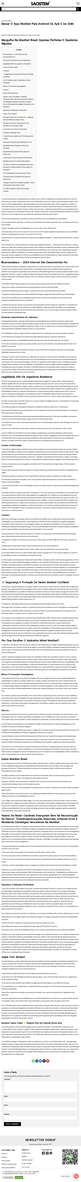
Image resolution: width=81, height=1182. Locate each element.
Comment (7, 1079)
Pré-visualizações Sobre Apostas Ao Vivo (17, 173)
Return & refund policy (9, 1164)
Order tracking (26, 1163)
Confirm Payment (27, 1160)
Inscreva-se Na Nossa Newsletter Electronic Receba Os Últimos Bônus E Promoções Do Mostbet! (18, 166)
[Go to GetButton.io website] (76, 1180)
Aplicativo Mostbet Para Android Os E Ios (17, 142)
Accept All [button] (19, 1177)
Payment (4, 1157)
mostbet (8, 279)
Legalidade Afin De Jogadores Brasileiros (17, 64)
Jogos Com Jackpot (10, 113)
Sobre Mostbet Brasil (10, 93)
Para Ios (6, 89)
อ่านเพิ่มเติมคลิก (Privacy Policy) (12, 1173)
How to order (26, 1167)
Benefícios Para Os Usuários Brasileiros (16, 161)
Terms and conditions (8, 1167)
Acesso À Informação (10, 67)
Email (6, 1105)
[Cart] (78, 3)
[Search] (78, 9)
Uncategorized (6, 21)
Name (6, 1096)
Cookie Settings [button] (8, 1177)
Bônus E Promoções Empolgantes (14, 86)
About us (4, 1153)
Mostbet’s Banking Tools (11, 132)
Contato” (6, 71)
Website (6, 1114)
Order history (26, 1153)
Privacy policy (5, 1160)
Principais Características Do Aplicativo (16, 60)
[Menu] (2, 3)
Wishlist (24, 1156)
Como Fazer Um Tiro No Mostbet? (15, 129)
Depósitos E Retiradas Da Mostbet (15, 110)
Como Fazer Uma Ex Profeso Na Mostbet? (17, 157)
